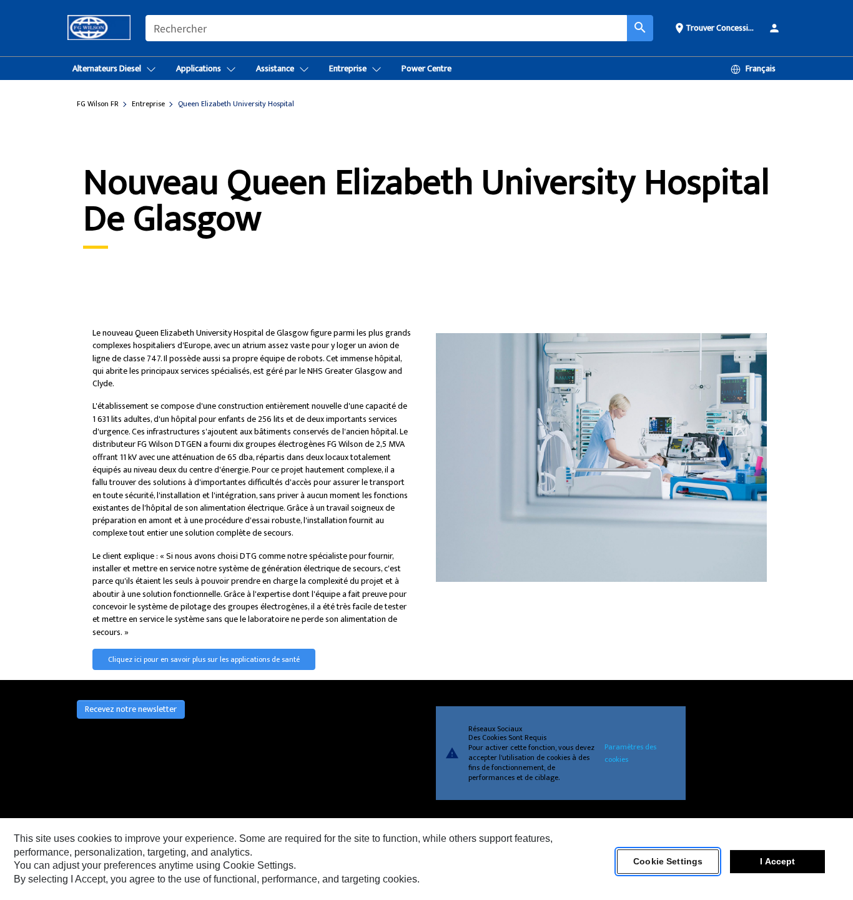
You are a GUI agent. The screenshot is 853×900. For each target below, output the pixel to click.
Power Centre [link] (426, 68)
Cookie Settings (668, 862)
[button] (715, 27)
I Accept (777, 862)
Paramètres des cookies (630, 753)
